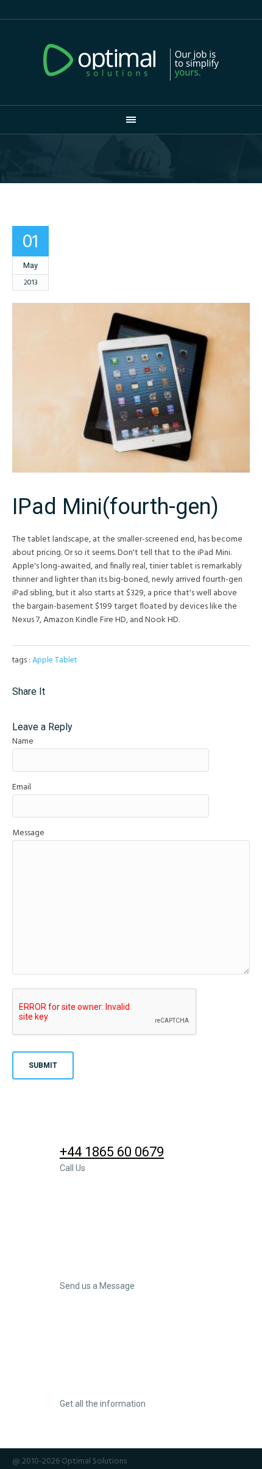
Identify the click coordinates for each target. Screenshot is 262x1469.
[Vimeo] (227, 1462)
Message (28, 833)
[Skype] (243, 1462)
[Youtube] (210, 1462)
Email (21, 787)
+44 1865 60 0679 (112, 1151)
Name (23, 741)
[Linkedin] (177, 1462)
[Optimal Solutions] (131, 62)
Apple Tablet (54, 660)
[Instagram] (161, 1462)
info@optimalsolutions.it (136, 1269)
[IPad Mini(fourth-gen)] (131, 388)
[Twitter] (194, 1462)
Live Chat (88, 1387)
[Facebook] (144, 1462)
